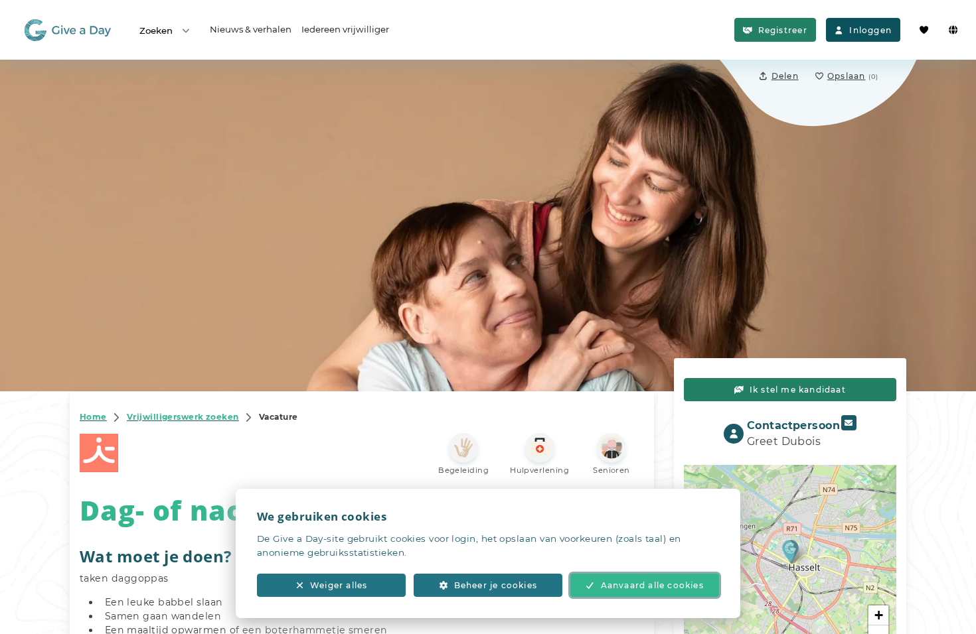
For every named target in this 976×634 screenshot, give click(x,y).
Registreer (782, 30)
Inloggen (870, 30)
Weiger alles (338, 585)
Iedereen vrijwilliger (345, 29)
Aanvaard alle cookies (652, 585)
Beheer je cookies (495, 585)
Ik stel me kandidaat (798, 390)
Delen (785, 76)
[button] (790, 550)
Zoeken (156, 30)
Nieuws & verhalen (250, 29)
